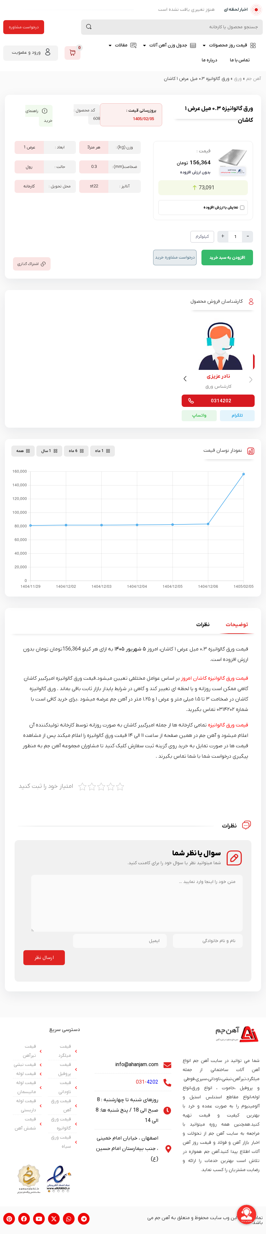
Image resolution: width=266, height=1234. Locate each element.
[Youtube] (39, 1219)
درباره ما (209, 60)
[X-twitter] (54, 1219)
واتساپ (199, 415)
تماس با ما (240, 60)
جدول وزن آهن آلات (168, 45)
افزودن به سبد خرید (227, 257)
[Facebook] (24, 1219)
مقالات (121, 45)
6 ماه (73, 451)
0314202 (221, 401)
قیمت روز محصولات (228, 45)
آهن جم (253, 79)
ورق (238, 79)
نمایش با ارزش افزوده (220, 207)
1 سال (46, 451)
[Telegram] (84, 1219)
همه (20, 451)
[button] (186, 380)
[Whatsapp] (69, 1219)
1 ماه (99, 451)
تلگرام (237, 415)
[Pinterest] (9, 1219)
